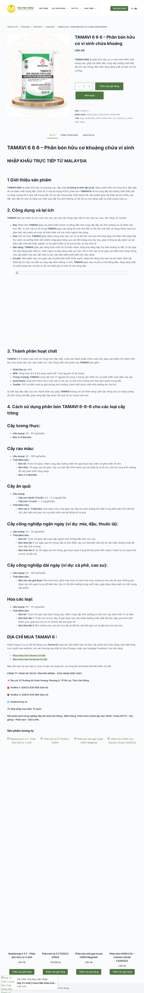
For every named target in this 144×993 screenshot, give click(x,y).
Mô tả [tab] (52, 135)
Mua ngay (90, 95)
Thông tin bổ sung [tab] (69, 135)
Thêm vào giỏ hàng (109, 86)
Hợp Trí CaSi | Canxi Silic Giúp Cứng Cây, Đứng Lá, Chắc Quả (36, 980)
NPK (98, 118)
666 (82, 118)
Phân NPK (115, 114)
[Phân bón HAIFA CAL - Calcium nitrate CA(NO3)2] (122, 842)
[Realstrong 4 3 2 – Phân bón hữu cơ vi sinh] (21, 842)
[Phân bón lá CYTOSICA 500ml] (55, 842)
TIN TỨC (74, 8)
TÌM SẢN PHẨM (119, 8)
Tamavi (120, 118)
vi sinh (129, 118)
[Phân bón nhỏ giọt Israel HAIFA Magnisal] (88, 842)
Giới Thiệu (43, 8)
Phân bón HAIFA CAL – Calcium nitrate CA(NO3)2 (122, 957)
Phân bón (103, 114)
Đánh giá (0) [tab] (88, 135)
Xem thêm (88, 8)
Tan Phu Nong (62, 988)
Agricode (92, 114)
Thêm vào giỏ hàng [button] (22, 971)
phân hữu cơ (109, 118)
